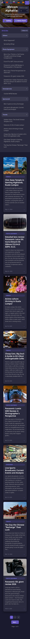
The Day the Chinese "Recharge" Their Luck (16, 146)
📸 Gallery (7, 21)
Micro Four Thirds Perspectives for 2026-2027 (15, 71)
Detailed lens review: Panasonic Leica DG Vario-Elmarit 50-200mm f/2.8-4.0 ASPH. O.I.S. (15, 81)
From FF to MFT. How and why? (13, 61)
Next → (15, 622)
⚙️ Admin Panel (20, 21)
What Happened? (9, 40)
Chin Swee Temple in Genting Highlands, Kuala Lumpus (13, 140)
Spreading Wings (9, 44)
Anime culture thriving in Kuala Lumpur (13, 129)
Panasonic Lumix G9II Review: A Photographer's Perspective (14, 66)
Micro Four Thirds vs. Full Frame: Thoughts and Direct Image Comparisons (14, 56)
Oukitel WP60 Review (10, 94)
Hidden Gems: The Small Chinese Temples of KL (14, 120)
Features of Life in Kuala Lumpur (14, 125)
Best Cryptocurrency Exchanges (14, 104)
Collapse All (24, 30)
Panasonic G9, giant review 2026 (14, 76)
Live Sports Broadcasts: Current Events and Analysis (14, 108)
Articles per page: (23, 7)
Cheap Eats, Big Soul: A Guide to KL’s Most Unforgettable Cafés (15, 135)
